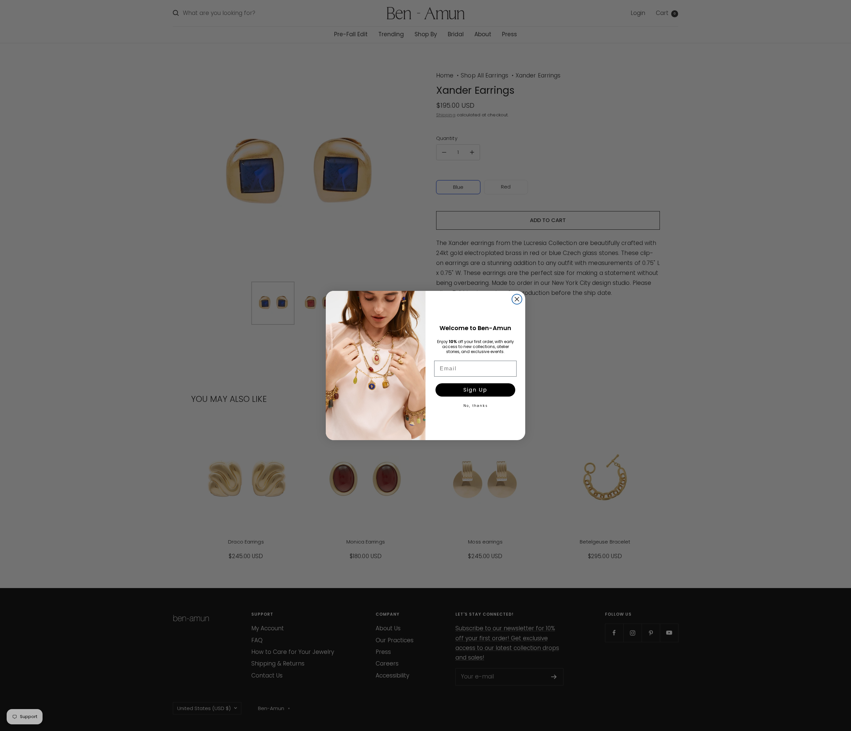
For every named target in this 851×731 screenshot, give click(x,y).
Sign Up (475, 390)
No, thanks (475, 406)
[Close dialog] (517, 299)
